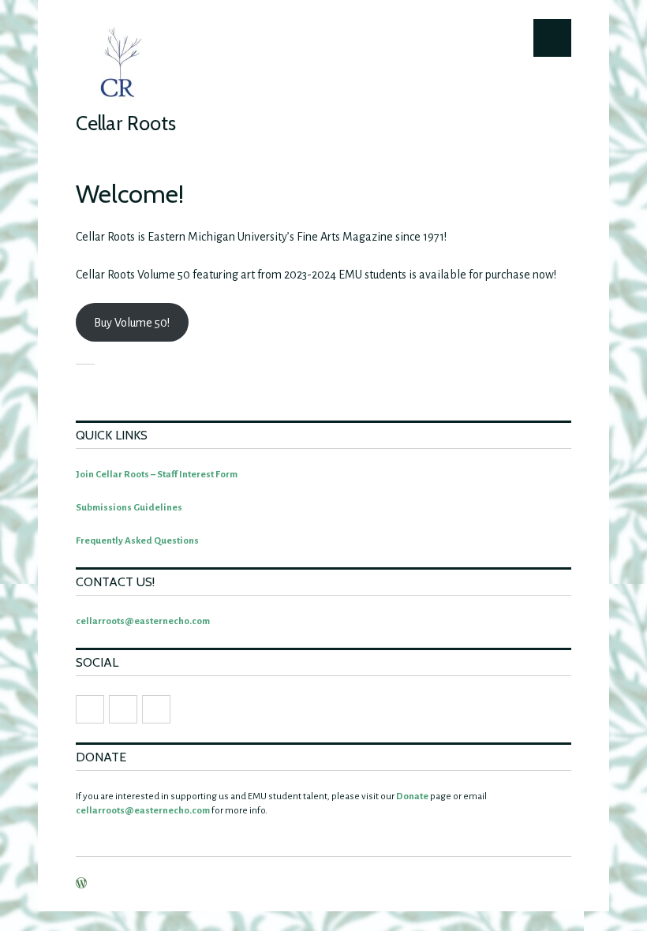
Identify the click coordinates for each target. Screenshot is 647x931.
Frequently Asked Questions (137, 541)
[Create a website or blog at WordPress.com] (81, 885)
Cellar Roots (126, 123)
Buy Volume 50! (132, 322)
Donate (412, 796)
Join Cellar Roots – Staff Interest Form (156, 474)
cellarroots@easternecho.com (143, 621)
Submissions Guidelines (129, 508)
